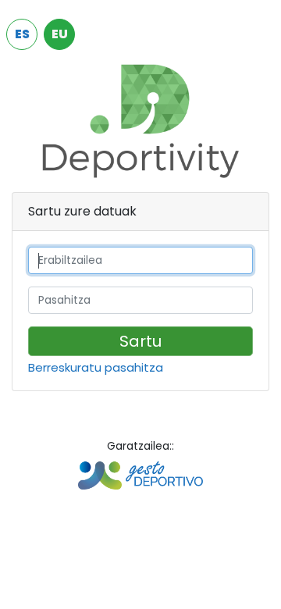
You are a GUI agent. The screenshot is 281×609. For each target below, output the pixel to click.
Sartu (140, 341)
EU (60, 34)
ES (22, 34)
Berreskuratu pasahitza (95, 368)
